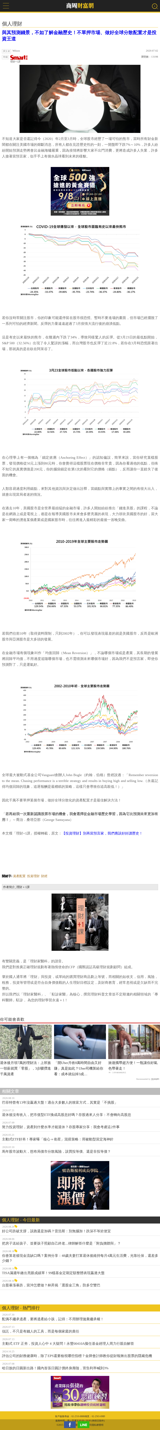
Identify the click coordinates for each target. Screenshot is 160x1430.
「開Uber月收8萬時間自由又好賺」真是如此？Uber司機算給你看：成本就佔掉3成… (78, 1068)
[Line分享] (84, 1424)
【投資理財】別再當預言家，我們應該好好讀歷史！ (102, 833)
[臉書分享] (71, 1424)
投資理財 (33, 876)
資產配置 (19, 876)
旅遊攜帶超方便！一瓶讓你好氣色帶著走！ (132, 1065)
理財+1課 (15, 61)
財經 (44, 876)
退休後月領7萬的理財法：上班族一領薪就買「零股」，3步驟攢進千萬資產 (25, 1068)
